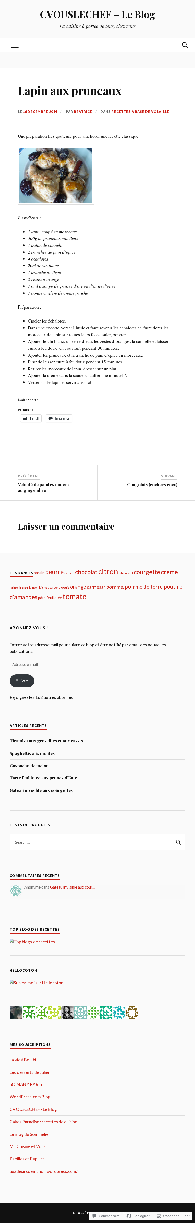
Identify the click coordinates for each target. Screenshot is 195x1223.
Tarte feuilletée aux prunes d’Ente (43, 778)
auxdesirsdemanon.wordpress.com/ (44, 1171)
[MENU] (15, 45)
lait (41, 587)
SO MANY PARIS (26, 1084)
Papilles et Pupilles (27, 1158)
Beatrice (83, 112)
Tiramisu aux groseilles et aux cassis (46, 740)
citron (108, 571)
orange (78, 587)
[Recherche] (180, 45)
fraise (23, 587)
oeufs (65, 587)
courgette (147, 571)
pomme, (115, 587)
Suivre (22, 680)
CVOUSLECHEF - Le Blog (33, 1109)
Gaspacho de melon (29, 765)
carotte (69, 573)
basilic (38, 572)
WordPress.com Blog (30, 1096)
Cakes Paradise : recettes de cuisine (43, 1121)
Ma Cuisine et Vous (28, 1146)
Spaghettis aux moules (32, 753)
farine (14, 587)
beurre (54, 571)
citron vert (126, 573)
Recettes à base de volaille (140, 112)
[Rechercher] (177, 842)
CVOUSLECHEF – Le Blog (97, 14)
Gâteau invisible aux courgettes (41, 790)
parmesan (96, 587)
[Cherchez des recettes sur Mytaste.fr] (32, 941)
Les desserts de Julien (30, 1072)
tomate (74, 596)
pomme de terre (144, 586)
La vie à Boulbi (23, 1059)
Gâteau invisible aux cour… (72, 887)
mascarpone (52, 587)
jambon (33, 587)
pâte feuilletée (50, 597)
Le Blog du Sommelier (30, 1134)
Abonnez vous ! (29, 627)
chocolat (86, 571)
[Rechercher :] (97, 842)
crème (169, 571)
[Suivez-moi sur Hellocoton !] (36, 982)
